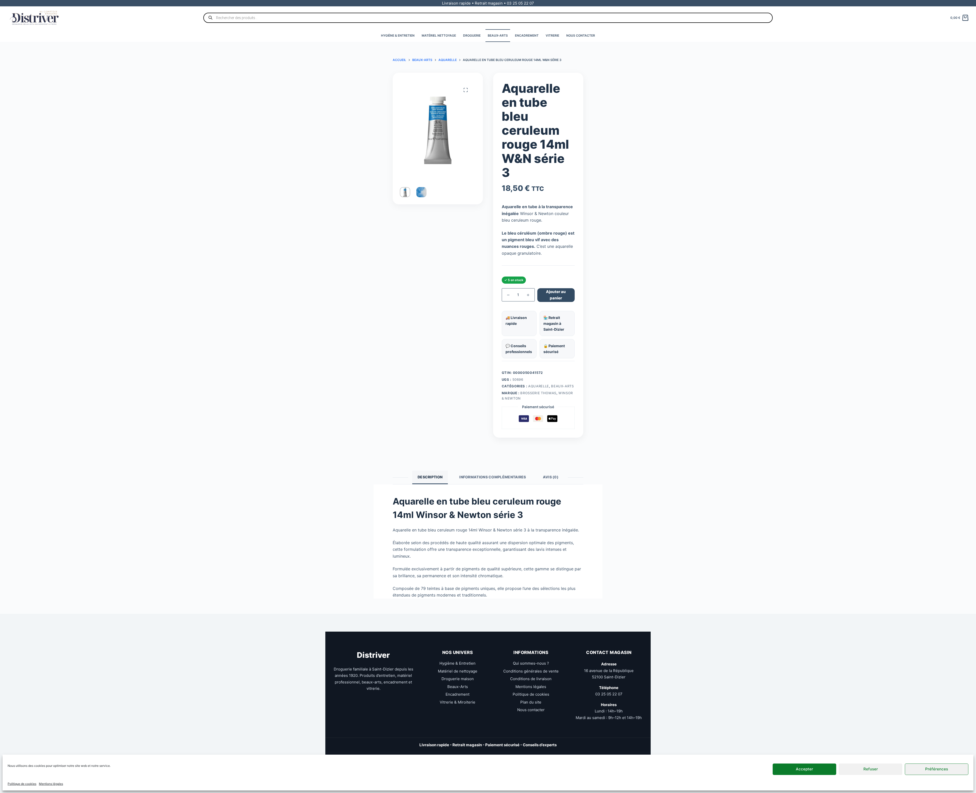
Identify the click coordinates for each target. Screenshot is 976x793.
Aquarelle (538, 386)
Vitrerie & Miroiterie (457, 702)
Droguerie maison (457, 678)
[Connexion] (966, 3)
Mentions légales (51, 784)
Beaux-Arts (498, 35)
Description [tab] (430, 477)
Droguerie (472, 35)
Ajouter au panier (556, 294)
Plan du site (530, 702)
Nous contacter (580, 35)
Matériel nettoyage (439, 35)
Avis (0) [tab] (550, 477)
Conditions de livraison (531, 678)
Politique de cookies (22, 784)
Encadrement (527, 35)
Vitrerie (552, 35)
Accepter (804, 769)
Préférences (936, 769)
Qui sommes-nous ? (531, 663)
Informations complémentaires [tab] (492, 477)
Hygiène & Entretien (398, 35)
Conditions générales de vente (531, 671)
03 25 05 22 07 (608, 694)
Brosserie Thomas (538, 393)
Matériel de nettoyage (457, 671)
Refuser (870, 769)
